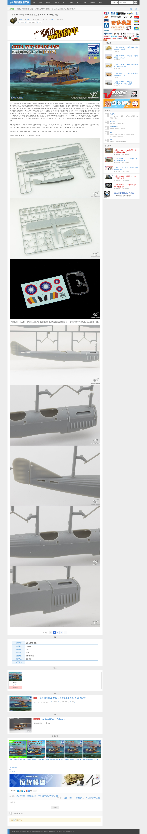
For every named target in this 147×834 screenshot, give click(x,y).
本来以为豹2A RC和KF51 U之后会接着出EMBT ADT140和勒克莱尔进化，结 (122, 134)
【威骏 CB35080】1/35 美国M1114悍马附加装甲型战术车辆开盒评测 (36, 796)
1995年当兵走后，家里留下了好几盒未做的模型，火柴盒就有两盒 (124, 116)
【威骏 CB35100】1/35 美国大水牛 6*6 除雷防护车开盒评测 (81, 798)
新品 (40, 3)
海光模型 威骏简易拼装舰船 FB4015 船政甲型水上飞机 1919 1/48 (82, 759)
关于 (100, 3)
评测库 (57, 3)
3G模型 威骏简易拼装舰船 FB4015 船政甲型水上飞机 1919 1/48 (44, 759)
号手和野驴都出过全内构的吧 (117, 128)
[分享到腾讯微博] (22, 791)
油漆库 (92, 3)
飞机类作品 (36, 719)
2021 (15, 685)
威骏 (21, 19)
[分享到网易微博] (27, 791)
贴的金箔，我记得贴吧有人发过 (118, 140)
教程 (71, 3)
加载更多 (55, 807)
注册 (136, 9)
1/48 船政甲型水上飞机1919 (52, 719)
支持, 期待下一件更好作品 (117, 122)
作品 (64, 3)
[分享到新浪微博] (20, 791)
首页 (33, 3)
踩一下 (12, 771)
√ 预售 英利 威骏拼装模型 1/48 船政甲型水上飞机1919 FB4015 (25, 759)
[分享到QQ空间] (18, 791)
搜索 (135, 2)
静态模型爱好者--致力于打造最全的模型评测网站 (19, 2)
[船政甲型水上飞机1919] (15, 677)
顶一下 (13, 767)
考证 (78, 3)
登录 (131, 9)
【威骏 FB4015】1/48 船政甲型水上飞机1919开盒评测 (62, 697)
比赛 (85, 3)
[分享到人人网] (24, 791)
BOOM (28, 19)
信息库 (48, 3)
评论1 (52, 19)
